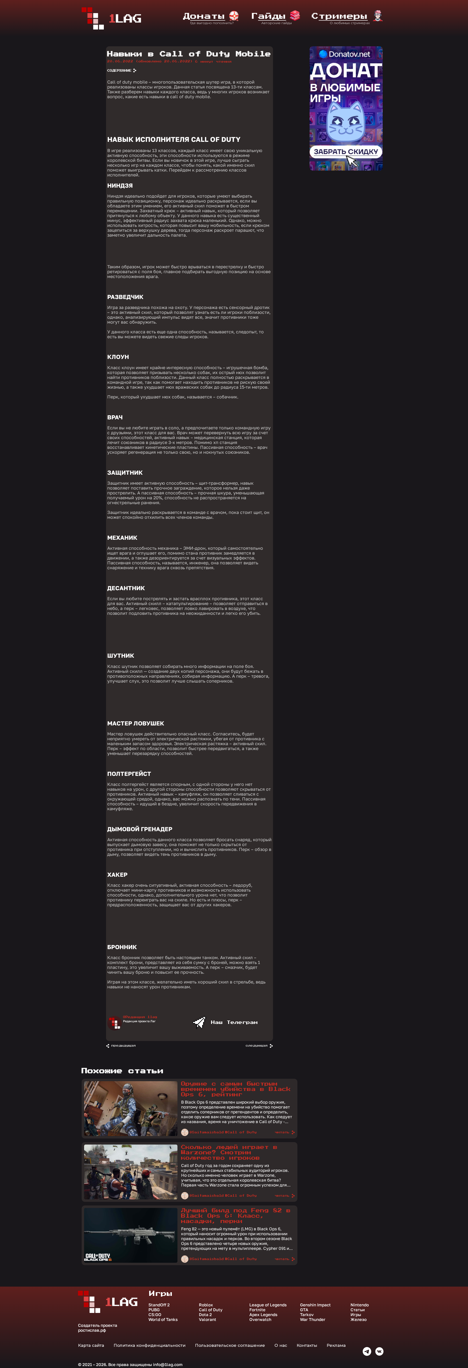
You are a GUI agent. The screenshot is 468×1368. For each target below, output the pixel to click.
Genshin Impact (315, 1304)
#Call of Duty (241, 1132)
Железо (359, 1319)
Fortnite (257, 1309)
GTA (304, 1309)
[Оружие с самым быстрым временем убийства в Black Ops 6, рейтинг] (130, 1135)
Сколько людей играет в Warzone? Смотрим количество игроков (229, 1152)
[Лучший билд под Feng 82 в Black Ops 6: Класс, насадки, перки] (130, 1261)
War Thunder (312, 1319)
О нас (280, 1345)
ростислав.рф (92, 1330)
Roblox (206, 1304)
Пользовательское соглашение (230, 1345)
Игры (356, 1314)
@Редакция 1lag (140, 1017)
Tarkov (307, 1314)
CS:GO (154, 1314)
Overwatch (260, 1319)
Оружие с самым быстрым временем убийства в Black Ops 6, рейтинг (236, 1089)
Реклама (336, 1345)
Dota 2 (205, 1314)
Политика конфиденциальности (149, 1345)
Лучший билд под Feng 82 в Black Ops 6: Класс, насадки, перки (236, 1215)
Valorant (207, 1319)
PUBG (154, 1309)
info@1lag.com (168, 1364)
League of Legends (268, 1304)
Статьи (358, 1309)
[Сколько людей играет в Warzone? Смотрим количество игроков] (130, 1198)
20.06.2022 (150, 61)
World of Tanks (163, 1319)
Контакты (307, 1345)
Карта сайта (91, 1345)
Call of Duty (211, 1309)
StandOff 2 (159, 1304)
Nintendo (360, 1304)
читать (282, 1132)
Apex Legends (263, 1314)
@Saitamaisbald (207, 1132)
